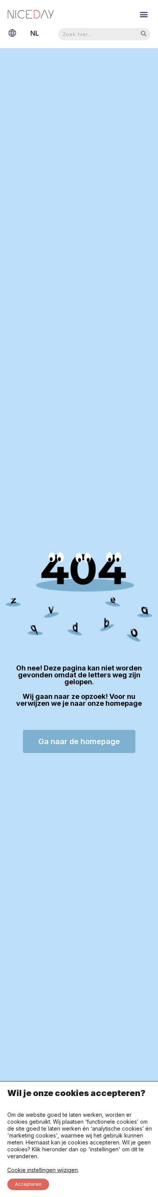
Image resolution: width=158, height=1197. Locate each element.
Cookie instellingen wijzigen (42, 1170)
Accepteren (28, 1184)
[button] (144, 14)
